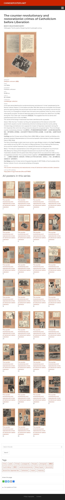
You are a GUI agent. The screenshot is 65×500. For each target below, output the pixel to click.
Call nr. (6, 95)
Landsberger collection (10, 101)
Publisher (7, 87)
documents (49, 467)
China (4, 463)
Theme (6, 166)
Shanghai (34, 463)
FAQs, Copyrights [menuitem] (29, 496)
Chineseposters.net (15, 3)
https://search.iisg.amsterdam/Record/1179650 (17, 171)
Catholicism (24, 470)
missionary (41, 470)
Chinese (17, 463)
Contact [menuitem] (39, 496)
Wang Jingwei (39, 467)
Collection (7, 99)
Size (5, 91)
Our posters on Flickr (10, 487)
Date (5, 83)
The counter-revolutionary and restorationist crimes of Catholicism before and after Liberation (31, 167)
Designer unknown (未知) (11, 81)
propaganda (25, 463)
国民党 (51, 463)
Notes (5, 103)
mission (33, 470)
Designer (6, 79)
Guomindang (7, 467)
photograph (43, 463)
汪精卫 (15, 467)
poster (10, 463)
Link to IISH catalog (9, 170)
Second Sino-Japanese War (11, 470)
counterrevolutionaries (25, 467)
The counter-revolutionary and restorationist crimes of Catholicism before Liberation (9, 203)
